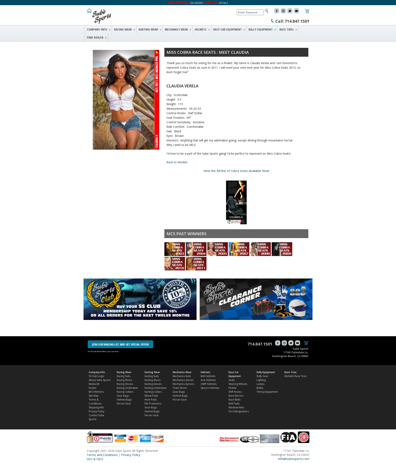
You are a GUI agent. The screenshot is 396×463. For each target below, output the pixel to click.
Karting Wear (148, 29)
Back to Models (176, 162)
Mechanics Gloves (183, 380)
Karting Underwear (156, 388)
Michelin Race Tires (295, 376)
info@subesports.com (293, 459)
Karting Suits (152, 376)
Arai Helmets (208, 380)
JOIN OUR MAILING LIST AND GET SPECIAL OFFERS (120, 344)
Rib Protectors (153, 403)
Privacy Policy (96, 411)
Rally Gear (262, 376)
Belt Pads (234, 403)
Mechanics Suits (182, 376)
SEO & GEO (95, 459)
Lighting (261, 380)
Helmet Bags (124, 399)
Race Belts (234, 399)
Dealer (93, 388)
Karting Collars (153, 392)
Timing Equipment (267, 392)
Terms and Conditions (102, 455)
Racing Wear (123, 29)
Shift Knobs (235, 392)
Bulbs (260, 388)
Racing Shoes (124, 380)
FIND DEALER (95, 37)
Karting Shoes (152, 380)
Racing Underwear (127, 388)
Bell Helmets (208, 376)
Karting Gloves (153, 384)
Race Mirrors (236, 395)
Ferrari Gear (124, 403)
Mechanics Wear (176, 29)
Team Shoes (180, 388)
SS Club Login (96, 376)
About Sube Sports (100, 380)
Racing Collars (125, 392)
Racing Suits (123, 376)
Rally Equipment (261, 29)
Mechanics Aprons (183, 384)
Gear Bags (123, 395)
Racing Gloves (125, 384)
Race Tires (286, 29)
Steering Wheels (238, 384)
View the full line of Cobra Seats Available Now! (236, 171)
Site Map (94, 395)
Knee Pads (151, 399)
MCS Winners (96, 392)
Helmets (200, 29)
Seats (232, 380)
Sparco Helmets (210, 388)
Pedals (232, 388)
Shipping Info (96, 407)
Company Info (97, 29)
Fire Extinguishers (239, 411)
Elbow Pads (151, 395)
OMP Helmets (209, 384)
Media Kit (94, 384)
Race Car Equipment (227, 29)
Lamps (260, 384)
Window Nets (236, 407)
